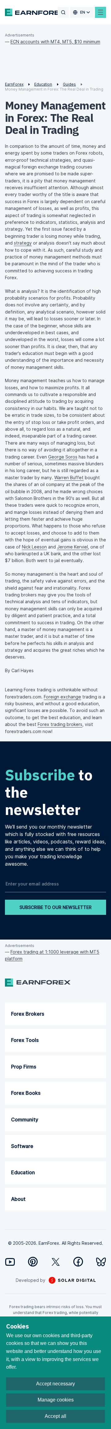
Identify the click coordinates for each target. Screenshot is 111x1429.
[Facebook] (78, 1261)
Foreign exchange (62, 696)
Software (22, 1146)
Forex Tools (25, 1040)
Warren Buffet (69, 477)
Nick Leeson (34, 546)
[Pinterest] (33, 1261)
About (18, 1199)
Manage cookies (56, 1399)
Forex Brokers (27, 1014)
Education (23, 1172)
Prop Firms (23, 1067)
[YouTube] (10, 1262)
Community (24, 1119)
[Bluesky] (101, 1262)
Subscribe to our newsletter (55, 907)
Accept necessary (55, 1383)
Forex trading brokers (60, 724)
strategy (23, 242)
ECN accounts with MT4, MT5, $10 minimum (55, 41)
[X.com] (56, 1262)
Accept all (55, 1416)
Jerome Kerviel (72, 546)
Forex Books (25, 1093)
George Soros (62, 456)
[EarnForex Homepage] (35, 12)
